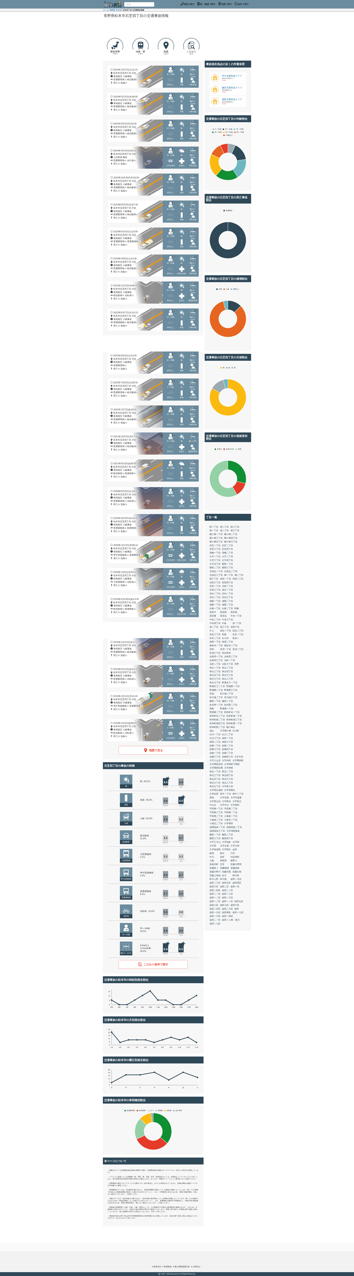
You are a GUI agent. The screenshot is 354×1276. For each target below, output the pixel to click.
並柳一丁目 (215, 753)
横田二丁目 (227, 834)
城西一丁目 (215, 601)
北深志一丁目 (216, 571)
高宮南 (234, 612)
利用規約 (168, 1266)
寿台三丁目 (215, 671)
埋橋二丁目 (227, 553)
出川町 (235, 731)
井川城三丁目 (230, 697)
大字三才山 (215, 842)
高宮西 (223, 612)
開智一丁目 (227, 564)
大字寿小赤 (227, 786)
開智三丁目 (227, 567)
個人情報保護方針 (182, 1266)
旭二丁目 (224, 530)
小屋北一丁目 (230, 820)
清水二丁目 (215, 593)
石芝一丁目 (215, 545)
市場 (211, 693)
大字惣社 (226, 849)
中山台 (212, 805)
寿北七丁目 (215, 783)
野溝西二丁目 (216, 690)
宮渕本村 (226, 653)
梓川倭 (223, 879)
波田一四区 (227, 916)
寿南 (211, 797)
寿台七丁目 (215, 679)
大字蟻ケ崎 (225, 731)
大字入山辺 (215, 760)
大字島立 (236, 801)
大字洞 (235, 842)
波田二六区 (227, 909)
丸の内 (225, 638)
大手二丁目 (227, 556)
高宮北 (223, 616)
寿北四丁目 (227, 775)
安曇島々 (213, 868)
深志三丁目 (215, 634)
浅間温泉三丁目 (217, 831)
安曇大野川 (215, 872)
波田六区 (235, 905)
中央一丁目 (236, 616)
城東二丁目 (227, 604)
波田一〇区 (215, 897)
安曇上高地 (215, 875)
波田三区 (213, 886)
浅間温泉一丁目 (217, 827)
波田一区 (235, 886)
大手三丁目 (215, 560)
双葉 (224, 634)
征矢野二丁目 (230, 705)
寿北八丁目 (227, 783)
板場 (211, 853)
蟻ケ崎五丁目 (216, 542)
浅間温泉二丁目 (234, 827)
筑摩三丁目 (215, 749)
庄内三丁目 (227, 597)
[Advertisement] (153, 26)
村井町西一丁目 (234, 723)
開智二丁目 (215, 567)
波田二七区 (215, 923)
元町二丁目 (215, 664)
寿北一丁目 (215, 771)
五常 (222, 864)
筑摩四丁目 (227, 749)
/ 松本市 (118, 10)
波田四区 (236, 883)
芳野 (236, 664)
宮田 (211, 649)
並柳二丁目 (227, 753)
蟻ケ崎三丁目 (216, 538)
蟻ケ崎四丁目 (230, 538)
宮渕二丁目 (238, 649)
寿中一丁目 (225, 794)
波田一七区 (238, 912)
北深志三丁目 (216, 575)
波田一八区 (227, 894)
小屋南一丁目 (230, 816)
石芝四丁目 (227, 549)
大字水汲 (224, 846)
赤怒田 (223, 860)
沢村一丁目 (215, 586)
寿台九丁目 (215, 682)
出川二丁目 (227, 734)
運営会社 (157, 1266)
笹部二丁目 (238, 579)
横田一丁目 (215, 834)
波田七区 (224, 905)
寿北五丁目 (215, 779)
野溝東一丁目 (226, 708)
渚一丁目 (236, 623)
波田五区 (226, 883)
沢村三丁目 (215, 590)
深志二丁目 (238, 630)
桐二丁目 (239, 575)
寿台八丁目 (227, 679)
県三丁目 (235, 527)
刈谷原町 (235, 857)
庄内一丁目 (227, 593)
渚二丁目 (213, 627)
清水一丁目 (227, 590)
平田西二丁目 (216, 816)
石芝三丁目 (215, 549)
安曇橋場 (224, 868)
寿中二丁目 (238, 794)
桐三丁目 (213, 579)
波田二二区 (227, 890)
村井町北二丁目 (217, 716)
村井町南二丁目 (217, 719)
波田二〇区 (215, 894)
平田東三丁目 (216, 812)
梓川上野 (213, 879)
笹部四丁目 (227, 582)
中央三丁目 (227, 619)
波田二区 (224, 886)
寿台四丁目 (227, 671)
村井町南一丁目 (234, 716)
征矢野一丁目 (216, 705)
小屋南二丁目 (216, 820)
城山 (211, 731)
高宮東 (212, 616)
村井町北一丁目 (232, 712)
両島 (211, 708)
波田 (236, 909)
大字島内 (226, 801)
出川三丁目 (215, 738)
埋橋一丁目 (215, 553)
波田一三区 (227, 897)
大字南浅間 (215, 849)
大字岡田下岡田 (232, 764)
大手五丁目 (215, 564)
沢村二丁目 (227, 586)
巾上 (211, 630)
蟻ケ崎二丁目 (230, 534)
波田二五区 (215, 909)
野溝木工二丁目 (217, 686)
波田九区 (238, 901)
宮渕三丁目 (215, 653)
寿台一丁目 (215, 668)
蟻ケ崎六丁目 (230, 542)
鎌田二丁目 (227, 701)
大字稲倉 (226, 842)
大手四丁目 (227, 560)
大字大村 (235, 846)
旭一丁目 (213, 530)
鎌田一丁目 (215, 701)
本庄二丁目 (215, 638)
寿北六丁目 (227, 779)
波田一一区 (227, 901)
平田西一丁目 (230, 812)
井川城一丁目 (226, 693)
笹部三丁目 (215, 582)
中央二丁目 (215, 619)
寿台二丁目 (227, 668)
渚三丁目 (224, 627)
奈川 (224, 875)
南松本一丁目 (216, 645)
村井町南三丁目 (234, 719)
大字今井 (238, 757)
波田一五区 (236, 879)
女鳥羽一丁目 (216, 656)
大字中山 (224, 805)
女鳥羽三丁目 (216, 660)
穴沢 (233, 853)
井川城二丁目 (216, 697)
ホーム (106, 10)
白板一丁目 (215, 608)
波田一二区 (215, 901)
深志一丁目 (225, 630)
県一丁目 (213, 527)
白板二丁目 (227, 608)
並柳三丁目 (215, 757)
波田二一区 (215, 920)
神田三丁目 (227, 742)
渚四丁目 (235, 627)
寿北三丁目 (215, 775)
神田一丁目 (227, 738)
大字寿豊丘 (229, 790)
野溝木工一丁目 (229, 682)
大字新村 (235, 805)
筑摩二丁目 (227, 745)
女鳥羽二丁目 (230, 656)
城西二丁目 (227, 601)
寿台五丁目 (215, 675)
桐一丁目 (228, 575)
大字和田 (228, 823)
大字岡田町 (238, 760)
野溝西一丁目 (233, 686)
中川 (211, 857)
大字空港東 (236, 797)
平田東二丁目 (230, 808)
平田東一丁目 (216, 808)
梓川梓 (235, 875)
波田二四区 (215, 890)
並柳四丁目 (227, 757)
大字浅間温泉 (233, 831)
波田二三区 (215, 883)
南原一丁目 (215, 642)
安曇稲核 (235, 868)
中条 (224, 623)
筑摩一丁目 (215, 745)
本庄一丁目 (238, 634)
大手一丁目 (215, 556)
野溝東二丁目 (216, 712)
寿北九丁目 (215, 786)
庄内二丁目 (215, 597)
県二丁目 (224, 527)
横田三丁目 (215, 838)
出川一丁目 (215, 734)
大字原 (212, 846)
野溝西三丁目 (230, 690)
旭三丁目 (235, 530)
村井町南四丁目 (217, 723)
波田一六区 (215, 916)
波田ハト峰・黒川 (231, 920)
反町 (222, 857)
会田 (234, 849)
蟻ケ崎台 (230, 727)
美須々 (235, 638)
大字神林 (228, 768)
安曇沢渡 (226, 872)
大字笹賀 (224, 797)
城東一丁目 (215, 604)
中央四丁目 (215, 623)
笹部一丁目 (225, 579)
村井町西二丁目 (217, 727)
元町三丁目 (227, 664)
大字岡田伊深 (216, 764)
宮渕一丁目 (225, 649)
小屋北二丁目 (216, 823)
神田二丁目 (215, 742)
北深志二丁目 (230, 571)
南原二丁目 (227, 642)
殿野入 (234, 860)
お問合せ (197, 1266)
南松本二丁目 (230, 645)
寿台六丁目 (227, 675)
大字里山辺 (215, 801)
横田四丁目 (227, 838)
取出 (222, 853)
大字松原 (213, 794)
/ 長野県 (112, 10)
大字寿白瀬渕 (216, 790)
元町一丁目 (229, 660)
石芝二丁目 (227, 545)
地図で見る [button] (156, 750)
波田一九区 (215, 912)
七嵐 (211, 860)
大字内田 (226, 760)
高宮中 (212, 612)
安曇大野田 (236, 864)
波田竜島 (226, 912)
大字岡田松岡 (216, 768)
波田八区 (213, 905)
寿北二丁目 (227, 771)
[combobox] (139, 4)
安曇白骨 (236, 872)
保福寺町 (213, 864)
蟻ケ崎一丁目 (216, 534)
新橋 (236, 608)
